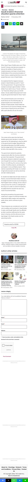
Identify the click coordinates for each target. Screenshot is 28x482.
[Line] (17, 23)
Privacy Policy (16, 469)
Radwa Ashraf (5, 17)
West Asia (4, 10)
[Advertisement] (14, 378)
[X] (6, 23)
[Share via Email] (21, 23)
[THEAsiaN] (14, 2)
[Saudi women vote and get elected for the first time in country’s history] (7, 276)
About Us (4, 467)
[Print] (2, 27)
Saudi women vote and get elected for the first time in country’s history (6, 283)
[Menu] (2, 3)
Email (3, 324)
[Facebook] (2, 23)
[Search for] (26, 3)
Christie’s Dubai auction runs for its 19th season (6, 266)
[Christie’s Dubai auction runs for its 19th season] (7, 259)
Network (18, 467)
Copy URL (14, 227)
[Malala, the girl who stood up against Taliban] (21, 276)
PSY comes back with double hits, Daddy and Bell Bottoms (21, 266)
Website (3, 330)
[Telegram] (14, 23)
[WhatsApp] (10, 23)
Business (11, 10)
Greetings (11, 467)
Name (3, 317)
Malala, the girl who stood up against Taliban (20, 282)
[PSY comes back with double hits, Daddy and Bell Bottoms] (21, 259)
